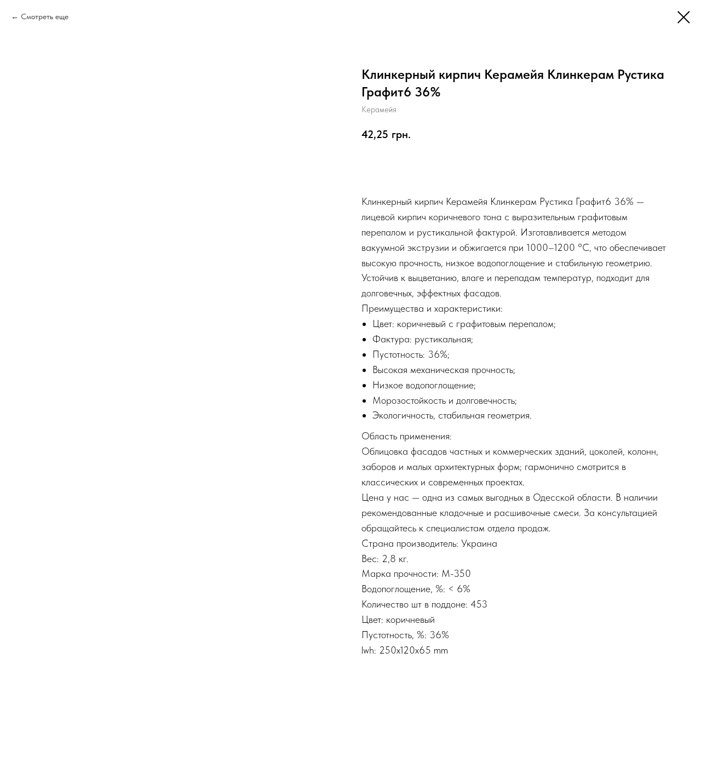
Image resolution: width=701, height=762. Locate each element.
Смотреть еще (44, 16)
